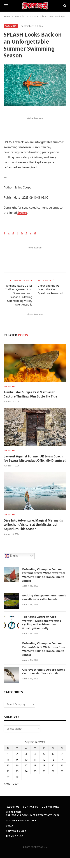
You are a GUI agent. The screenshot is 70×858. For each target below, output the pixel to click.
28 (61, 771)
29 (8, 777)
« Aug (7, 783)
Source (22, 213)
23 (17, 771)
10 (26, 759)
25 (35, 771)
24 (26, 771)
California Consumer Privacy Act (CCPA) (33, 815)
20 (53, 765)
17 (26, 765)
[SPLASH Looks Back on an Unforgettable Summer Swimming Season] (35, 85)
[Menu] (6, 6)
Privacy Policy (16, 830)
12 (44, 759)
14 (61, 759)
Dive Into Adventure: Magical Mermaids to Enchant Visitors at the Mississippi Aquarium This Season (33, 524)
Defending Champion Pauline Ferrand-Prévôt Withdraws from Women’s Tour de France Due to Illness (43, 574)
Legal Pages (14, 812)
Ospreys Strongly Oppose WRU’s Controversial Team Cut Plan (43, 671)
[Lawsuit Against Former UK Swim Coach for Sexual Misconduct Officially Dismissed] (35, 427)
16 (17, 765)
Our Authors (50, 806)
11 (35, 759)
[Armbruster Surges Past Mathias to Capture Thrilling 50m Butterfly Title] (35, 363)
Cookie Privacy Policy (21, 820)
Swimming (10, 26)
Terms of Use (14, 836)
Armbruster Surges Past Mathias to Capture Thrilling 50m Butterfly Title (30, 394)
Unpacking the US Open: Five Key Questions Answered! (50, 289)
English (14, 555)
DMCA (9, 825)
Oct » (16, 783)
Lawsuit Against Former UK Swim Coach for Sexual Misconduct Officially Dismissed (35, 458)
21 (61, 765)
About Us (13, 806)
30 (17, 777)
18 (35, 765)
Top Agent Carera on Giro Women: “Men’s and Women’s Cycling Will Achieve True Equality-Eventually (41, 622)
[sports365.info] (35, 6)
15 (8, 765)
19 (44, 765)
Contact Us (30, 806)
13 (53, 759)
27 (53, 771)
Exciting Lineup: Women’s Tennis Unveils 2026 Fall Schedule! (44, 597)
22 (8, 771)
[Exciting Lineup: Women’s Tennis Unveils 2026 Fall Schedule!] (11, 601)
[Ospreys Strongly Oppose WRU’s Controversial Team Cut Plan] (11, 675)
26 (44, 771)
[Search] (64, 6)
